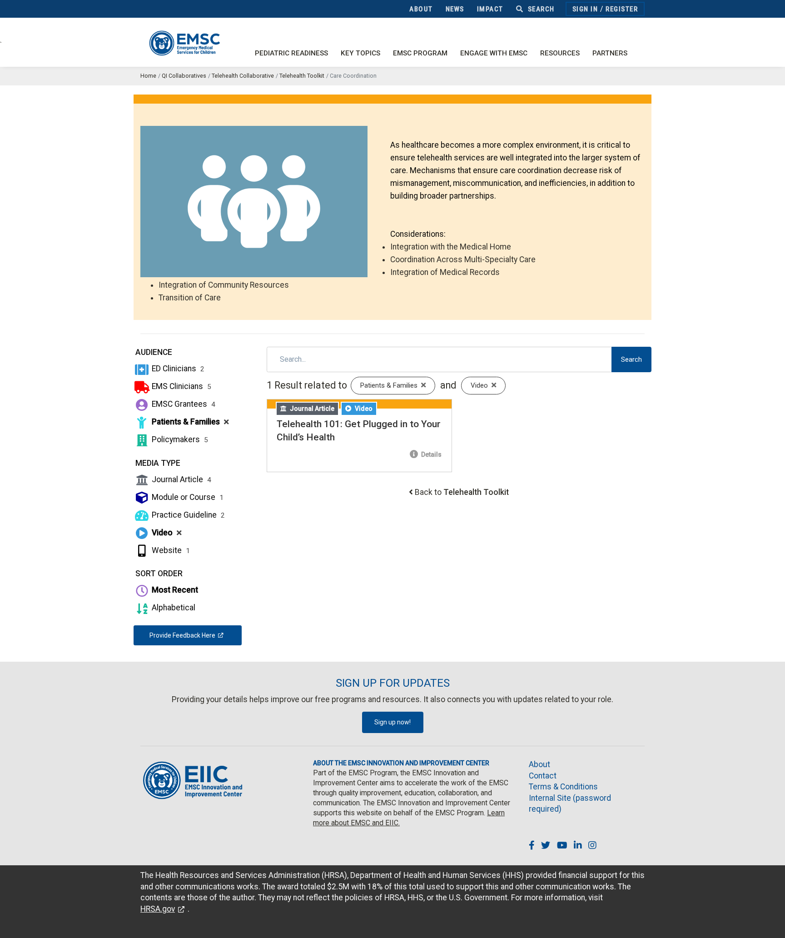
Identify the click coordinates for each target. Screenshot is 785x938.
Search (540, 9)
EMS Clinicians (180, 386)
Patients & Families (189, 421)
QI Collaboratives (184, 75)
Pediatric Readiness (291, 53)
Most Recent (174, 589)
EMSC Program (420, 53)
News (455, 9)
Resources (560, 53)
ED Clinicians (177, 368)
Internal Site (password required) (570, 803)
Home (148, 75)
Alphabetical (172, 607)
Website (170, 550)
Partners (609, 53)
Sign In (585, 9)
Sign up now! (392, 722)
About (421, 9)
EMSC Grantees (182, 404)
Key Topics (360, 53)
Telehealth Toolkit (301, 75)
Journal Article (180, 479)
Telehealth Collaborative (243, 75)
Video (166, 532)
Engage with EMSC (493, 53)
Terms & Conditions (563, 786)
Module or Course (187, 497)
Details (431, 454)
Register (622, 9)
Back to (462, 492)
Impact (490, 9)
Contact (542, 775)
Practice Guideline (187, 514)
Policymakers (179, 439)
